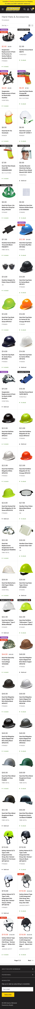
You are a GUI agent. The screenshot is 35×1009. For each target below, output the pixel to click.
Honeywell (5, 100)
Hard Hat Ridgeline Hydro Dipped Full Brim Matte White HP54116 (25, 700)
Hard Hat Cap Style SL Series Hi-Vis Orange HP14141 (25, 319)
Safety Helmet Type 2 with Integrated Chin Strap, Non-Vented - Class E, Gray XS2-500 (25, 898)
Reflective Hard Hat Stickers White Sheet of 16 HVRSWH (26, 207)
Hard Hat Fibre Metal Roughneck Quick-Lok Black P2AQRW (26, 815)
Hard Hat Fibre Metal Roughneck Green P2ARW (26, 778)
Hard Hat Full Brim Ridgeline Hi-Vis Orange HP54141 (25, 471)
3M (3, 285)
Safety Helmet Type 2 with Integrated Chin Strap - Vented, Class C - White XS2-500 (8, 942)
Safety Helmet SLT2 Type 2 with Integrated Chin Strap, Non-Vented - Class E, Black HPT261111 (25, 856)
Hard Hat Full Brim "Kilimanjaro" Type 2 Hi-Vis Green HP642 (25, 622)
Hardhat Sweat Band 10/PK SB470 (26, 393)
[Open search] (25, 9)
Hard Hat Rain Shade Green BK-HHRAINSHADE (8, 168)
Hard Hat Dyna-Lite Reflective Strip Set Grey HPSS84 (8, 207)
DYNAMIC (22, 590)
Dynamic (4, 212)
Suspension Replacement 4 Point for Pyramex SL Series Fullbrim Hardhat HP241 (8, 54)
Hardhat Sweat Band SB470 (26, 51)
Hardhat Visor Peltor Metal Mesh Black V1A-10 (26, 508)
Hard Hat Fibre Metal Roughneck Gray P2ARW (8, 778)
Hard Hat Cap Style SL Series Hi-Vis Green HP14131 (8, 319)
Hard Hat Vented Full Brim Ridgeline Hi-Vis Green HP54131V (9, 508)
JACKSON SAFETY (24, 905)
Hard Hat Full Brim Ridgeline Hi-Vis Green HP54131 (25, 434)
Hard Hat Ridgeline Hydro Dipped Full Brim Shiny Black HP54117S (8, 740)
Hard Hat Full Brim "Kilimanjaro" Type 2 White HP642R (8, 622)
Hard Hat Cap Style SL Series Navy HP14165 (8, 357)
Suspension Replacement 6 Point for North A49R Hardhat (8, 395)
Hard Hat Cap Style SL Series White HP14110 (25, 357)
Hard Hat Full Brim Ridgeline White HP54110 (7, 471)
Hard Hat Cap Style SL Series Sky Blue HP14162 (25, 245)
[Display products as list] (32, 25)
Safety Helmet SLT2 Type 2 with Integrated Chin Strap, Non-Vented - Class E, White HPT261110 (8, 899)
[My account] (28, 9)
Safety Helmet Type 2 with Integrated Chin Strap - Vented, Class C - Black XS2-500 (26, 942)
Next (29, 960)
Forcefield (22, 54)
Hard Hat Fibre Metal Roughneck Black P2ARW (8, 815)
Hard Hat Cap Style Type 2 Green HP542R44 (25, 585)
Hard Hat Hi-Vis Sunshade (7, 132)
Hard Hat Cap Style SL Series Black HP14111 (25, 282)
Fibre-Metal (5, 249)
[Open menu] (3, 9)
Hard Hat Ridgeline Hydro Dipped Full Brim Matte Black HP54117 (8, 700)
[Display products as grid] (29, 25)
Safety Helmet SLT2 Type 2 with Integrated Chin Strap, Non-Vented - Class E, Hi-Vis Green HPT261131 (8, 856)
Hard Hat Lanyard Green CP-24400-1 (25, 132)
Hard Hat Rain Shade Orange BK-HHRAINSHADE (26, 93)
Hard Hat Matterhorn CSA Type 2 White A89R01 (8, 585)
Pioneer (4, 135)
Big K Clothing (24, 98)
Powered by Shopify (7, 1005)
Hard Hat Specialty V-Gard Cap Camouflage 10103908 (8, 661)
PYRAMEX (22, 212)
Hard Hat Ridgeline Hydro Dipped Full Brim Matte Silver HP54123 (25, 740)
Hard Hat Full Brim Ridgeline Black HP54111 (7, 434)
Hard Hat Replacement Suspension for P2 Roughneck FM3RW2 (9, 547)
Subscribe (8, 995)
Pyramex (4, 61)
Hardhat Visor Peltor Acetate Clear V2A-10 (26, 546)
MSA (3, 666)
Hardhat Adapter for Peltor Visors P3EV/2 (8, 281)
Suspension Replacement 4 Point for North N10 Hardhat (8, 94)
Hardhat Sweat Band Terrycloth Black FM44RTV (8, 245)
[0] (32, 9)
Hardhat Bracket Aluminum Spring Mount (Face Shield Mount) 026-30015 (25, 169)
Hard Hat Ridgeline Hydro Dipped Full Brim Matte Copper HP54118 (25, 661)
